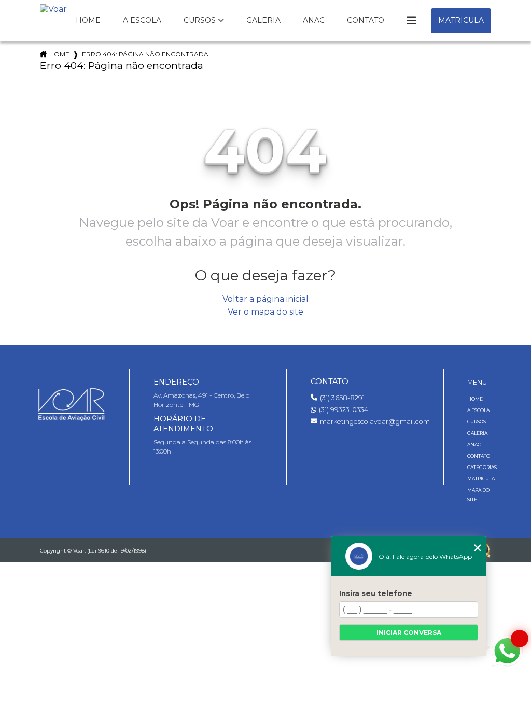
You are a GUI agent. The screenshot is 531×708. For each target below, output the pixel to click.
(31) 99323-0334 (343, 410)
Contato (365, 20)
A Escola (142, 20)
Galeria (263, 20)
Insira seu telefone (375, 593)
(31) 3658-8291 (342, 398)
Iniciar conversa (408, 632)
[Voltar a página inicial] (53, 17)
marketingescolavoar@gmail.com (370, 422)
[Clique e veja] (71, 403)
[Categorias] (411, 20)
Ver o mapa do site (265, 312)
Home (88, 20)
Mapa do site (478, 494)
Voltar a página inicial (265, 299)
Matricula (461, 20)
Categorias (479, 467)
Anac (314, 20)
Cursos (200, 20)
